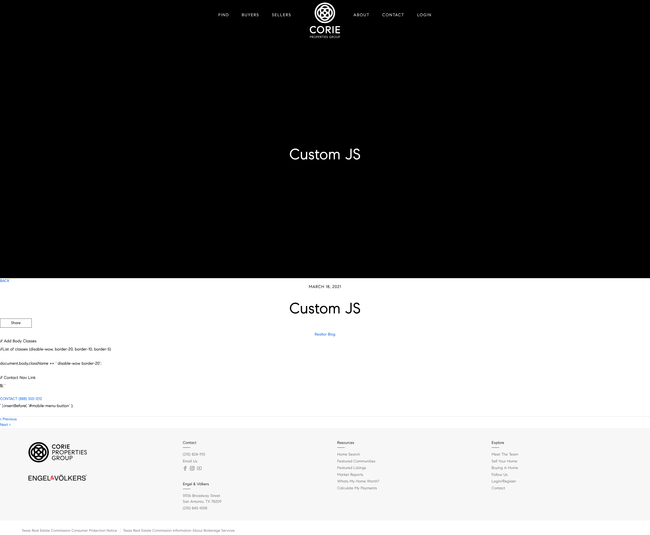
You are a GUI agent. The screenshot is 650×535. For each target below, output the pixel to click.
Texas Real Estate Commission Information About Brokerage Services (179, 530)
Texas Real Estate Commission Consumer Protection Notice (69, 530)
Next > (5, 425)
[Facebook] (185, 468)
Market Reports (350, 475)
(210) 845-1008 (195, 508)
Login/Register (504, 481)
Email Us (190, 461)
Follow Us (500, 475)
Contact (393, 15)
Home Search (348, 454)
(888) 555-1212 (29, 399)
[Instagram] (192, 468)
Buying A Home (505, 468)
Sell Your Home (504, 461)
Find (223, 15)
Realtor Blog (325, 334)
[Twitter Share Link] (16, 337)
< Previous (8, 419)
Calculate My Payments (357, 488)
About (361, 15)
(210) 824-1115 (194, 454)
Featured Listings (351, 468)
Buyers (250, 15)
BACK (5, 281)
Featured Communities (356, 461)
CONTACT (8, 399)
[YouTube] (199, 468)
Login (424, 15)
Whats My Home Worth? (358, 481)
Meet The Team (505, 454)
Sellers (281, 15)
